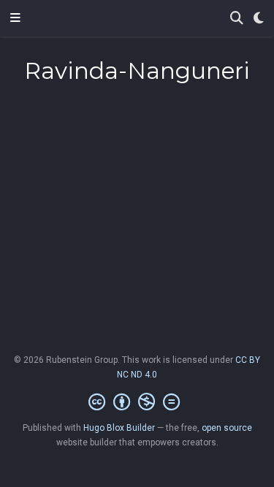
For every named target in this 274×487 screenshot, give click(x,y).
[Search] (236, 18)
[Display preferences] (259, 18)
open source (227, 428)
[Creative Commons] (137, 402)
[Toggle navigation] (15, 18)
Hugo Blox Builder (119, 428)
